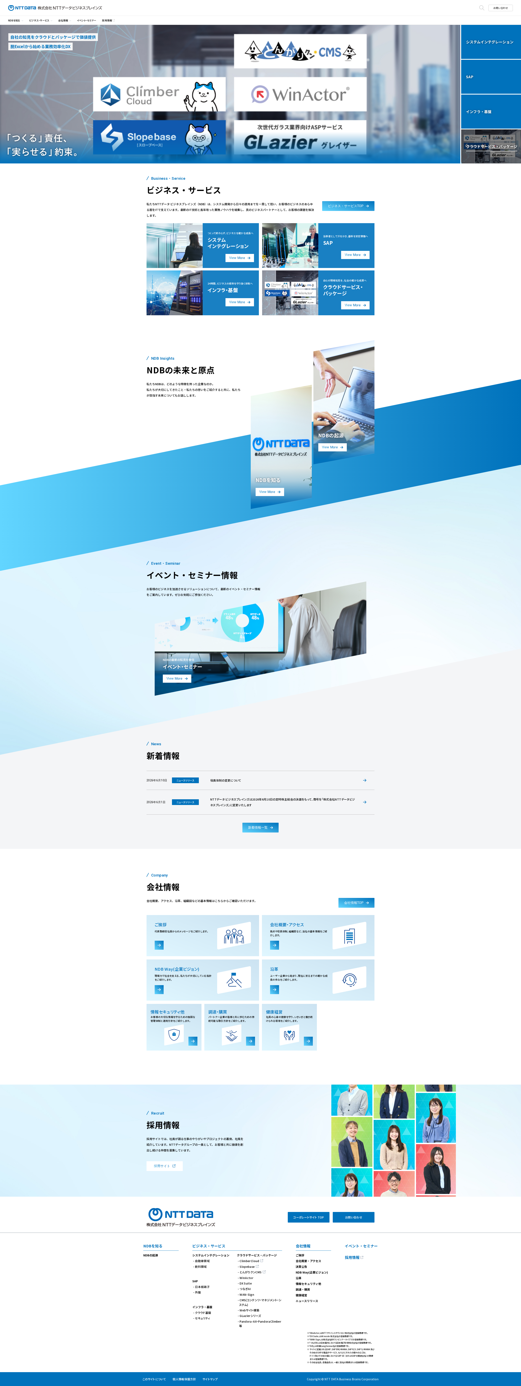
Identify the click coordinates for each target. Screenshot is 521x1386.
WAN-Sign (247, 1294)
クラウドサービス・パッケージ (257, 1255)
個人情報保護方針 (184, 1379)
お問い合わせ (500, 8)
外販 (198, 1292)
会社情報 (63, 20)
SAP (195, 1281)
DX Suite (246, 1283)
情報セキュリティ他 (308, 1284)
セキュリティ (202, 1318)
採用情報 (107, 20)
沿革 (298, 1278)
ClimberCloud (249, 1261)
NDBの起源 (150, 1255)
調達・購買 (303, 1289)
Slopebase (247, 1267)
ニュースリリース (307, 1301)
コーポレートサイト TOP (308, 1217)
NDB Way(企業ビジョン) (312, 1272)
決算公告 (301, 1267)
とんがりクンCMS (251, 1272)
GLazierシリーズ (250, 1316)
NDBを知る (14, 20)
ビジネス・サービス (39, 20)
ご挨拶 (300, 1255)
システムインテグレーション (210, 1255)
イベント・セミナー (86, 20)
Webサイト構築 (249, 1310)
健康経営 (301, 1295)
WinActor (246, 1278)
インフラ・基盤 (202, 1307)
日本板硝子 (202, 1287)
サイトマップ (210, 1379)
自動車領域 (202, 1261)
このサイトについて (154, 1379)
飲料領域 (201, 1267)
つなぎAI (245, 1289)
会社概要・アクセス (308, 1261)
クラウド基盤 (203, 1313)
